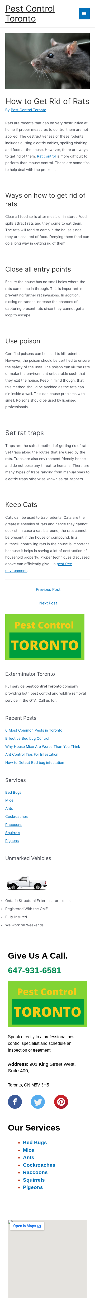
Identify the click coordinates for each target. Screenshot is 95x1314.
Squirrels (12, 833)
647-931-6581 (34, 970)
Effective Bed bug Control (27, 738)
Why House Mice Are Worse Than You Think (42, 746)
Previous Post (48, 589)
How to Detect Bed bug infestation (34, 762)
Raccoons (13, 825)
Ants (9, 808)
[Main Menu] (84, 13)
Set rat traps (24, 433)
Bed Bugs (13, 792)
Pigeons (12, 841)
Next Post (48, 603)
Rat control (46, 156)
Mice (9, 800)
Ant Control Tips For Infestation (31, 754)
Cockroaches (16, 816)
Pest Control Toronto (30, 13)
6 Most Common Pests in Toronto (33, 730)
